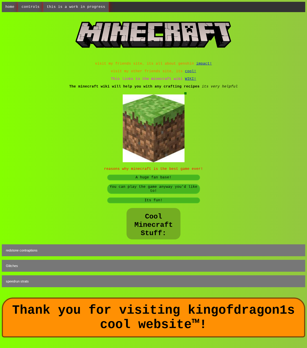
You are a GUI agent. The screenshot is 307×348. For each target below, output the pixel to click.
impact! (204, 64)
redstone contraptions (22, 250)
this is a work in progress (76, 7)
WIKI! (190, 79)
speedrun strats (17, 281)
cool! (190, 71)
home (9, 7)
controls (31, 7)
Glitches (12, 266)
